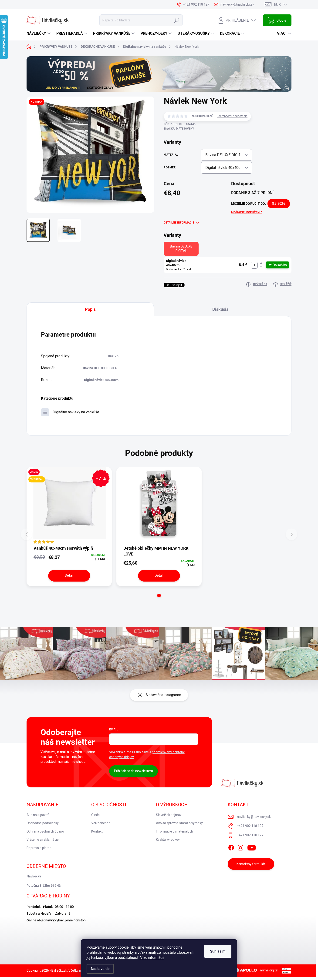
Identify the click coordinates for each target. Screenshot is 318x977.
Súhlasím (218, 951)
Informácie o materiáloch (174, 831)
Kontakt (97, 831)
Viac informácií (152, 957)
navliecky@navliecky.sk (254, 817)
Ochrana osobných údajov (45, 831)
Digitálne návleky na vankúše (76, 412)
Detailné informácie (179, 222)
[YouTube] (251, 846)
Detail (69, 575)
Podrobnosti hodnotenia (232, 116)
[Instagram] (240, 846)
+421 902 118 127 (250, 826)
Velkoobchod (100, 823)
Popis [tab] (90, 309)
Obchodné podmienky (43, 823)
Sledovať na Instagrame (163, 695)
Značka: (179, 128)
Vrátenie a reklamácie (43, 839)
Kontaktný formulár (251, 864)
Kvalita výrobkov (168, 839)
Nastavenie (100, 969)
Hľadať (177, 20)
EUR (277, 4)
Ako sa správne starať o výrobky (179, 823)
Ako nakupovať (38, 815)
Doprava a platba (39, 848)
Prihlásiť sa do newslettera (133, 771)
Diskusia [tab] (220, 309)
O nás (95, 815)
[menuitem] (39, 33)
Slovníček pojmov (169, 815)
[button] (261, 263)
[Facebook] (231, 846)
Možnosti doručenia (246, 212)
